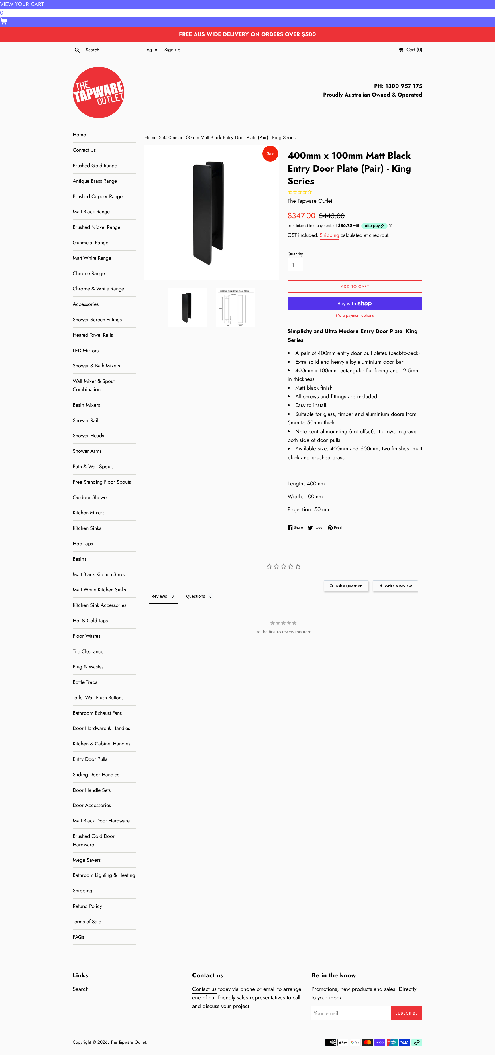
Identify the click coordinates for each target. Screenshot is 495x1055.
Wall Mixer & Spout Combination (94, 385)
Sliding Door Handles (96, 774)
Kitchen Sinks (87, 528)
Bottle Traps (85, 682)
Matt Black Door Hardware (101, 820)
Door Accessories (92, 805)
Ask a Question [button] (349, 585)
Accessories (86, 304)
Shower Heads (88, 435)
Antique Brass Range (95, 181)
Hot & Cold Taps (90, 620)
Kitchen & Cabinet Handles (101, 743)
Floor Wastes (86, 636)
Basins (79, 559)
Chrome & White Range (98, 288)
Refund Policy (87, 906)
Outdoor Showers (91, 497)
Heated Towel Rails (93, 335)
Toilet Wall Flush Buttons (98, 697)
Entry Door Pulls (90, 759)
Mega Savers (87, 860)
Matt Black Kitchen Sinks (99, 574)
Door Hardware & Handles (101, 728)
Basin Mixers (86, 405)
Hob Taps (83, 543)
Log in (150, 49)
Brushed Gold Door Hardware (94, 840)
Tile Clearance (88, 651)
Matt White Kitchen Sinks (99, 589)
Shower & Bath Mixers (96, 365)
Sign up (172, 49)
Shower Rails (86, 420)
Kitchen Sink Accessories (99, 605)
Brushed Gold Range (95, 165)
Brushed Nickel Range (96, 227)
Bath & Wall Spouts (93, 466)
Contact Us (84, 150)
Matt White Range (92, 258)
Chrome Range (89, 273)
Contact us (204, 989)
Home (79, 134)
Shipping (82, 890)
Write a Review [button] (398, 585)
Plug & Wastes (88, 666)
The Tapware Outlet (128, 1042)
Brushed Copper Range (98, 196)
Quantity (295, 254)
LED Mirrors (86, 350)
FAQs (78, 937)
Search (81, 989)
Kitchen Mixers (88, 512)
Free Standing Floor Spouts (102, 482)
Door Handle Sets (92, 790)
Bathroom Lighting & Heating (104, 875)
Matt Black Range (91, 211)
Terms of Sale (87, 921)
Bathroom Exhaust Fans (97, 713)
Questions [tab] (195, 596)
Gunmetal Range (90, 242)
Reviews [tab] (159, 596)
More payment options (355, 315)
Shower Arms (87, 451)
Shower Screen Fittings (97, 319)
